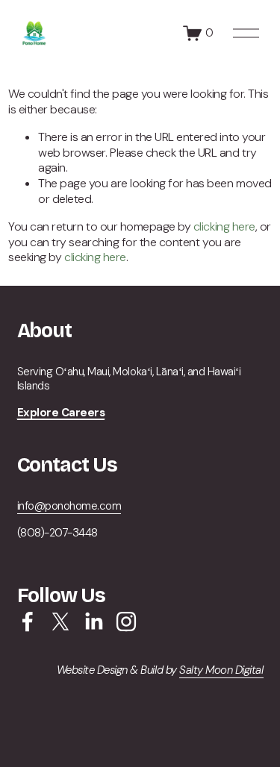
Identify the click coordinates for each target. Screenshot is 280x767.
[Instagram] (126, 621)
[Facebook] (27, 621)
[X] (60, 621)
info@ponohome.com (69, 506)
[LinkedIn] (93, 621)
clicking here (224, 226)
